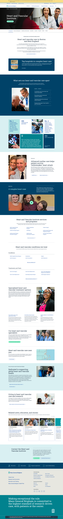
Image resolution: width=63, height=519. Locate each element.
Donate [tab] (43, 30)
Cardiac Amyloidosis (30, 228)
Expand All (35, 88)
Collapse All (39, 88)
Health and (37, 478)
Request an (38, 475)
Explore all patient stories (43, 175)
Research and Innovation (14, 3)
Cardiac (46, 227)
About (35, 483)
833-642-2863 (11, 21)
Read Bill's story (34, 175)
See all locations (11, 359)
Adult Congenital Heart (15, 256)
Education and (13, 481)
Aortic (13, 258)
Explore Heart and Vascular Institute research (16, 384)
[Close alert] (54, 0)
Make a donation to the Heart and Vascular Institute (16, 404)
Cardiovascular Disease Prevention (14, 234)
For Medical (49, 476)
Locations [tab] (35, 30)
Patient (11, 477)
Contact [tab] (46, 30)
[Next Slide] (54, 416)
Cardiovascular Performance (30, 234)
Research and (14, 479)
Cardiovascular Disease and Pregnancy (48, 231)
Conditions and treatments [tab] (25, 30)
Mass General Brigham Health (16, 483)
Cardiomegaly (45, 274)
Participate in (49, 475)
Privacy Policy (20, 517)
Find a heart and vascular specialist (14, 341)
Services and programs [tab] (17, 30)
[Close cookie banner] (53, 517)
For (47, 486)
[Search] (55, 6)
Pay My (35, 473)
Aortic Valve (14, 274)
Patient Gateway (46, 3)
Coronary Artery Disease (47, 234)
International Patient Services (45, 458)
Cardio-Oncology (14, 230)
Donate (51, 3)
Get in (47, 473)
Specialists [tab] (31, 30)
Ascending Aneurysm (30, 274)
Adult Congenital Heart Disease (14, 228)
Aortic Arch (13, 271)
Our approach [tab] (11, 30)
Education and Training (21, 3)
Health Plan (8, 3)
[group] (15, 429)
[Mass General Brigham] (11, 6)
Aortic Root (30, 271)
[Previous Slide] (52, 416)
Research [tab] (39, 30)
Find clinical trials (12, 386)
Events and (37, 476)
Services (8, 8)
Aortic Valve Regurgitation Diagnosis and (45, 272)
